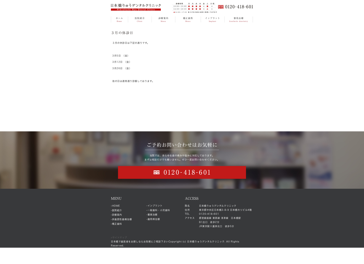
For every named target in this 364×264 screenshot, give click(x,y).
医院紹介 (117, 210)
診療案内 (117, 215)
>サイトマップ (119, 237)
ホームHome (119, 19)
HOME (116, 206)
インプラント (155, 205)
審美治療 (153, 214)
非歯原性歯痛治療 (122, 219)
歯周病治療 (154, 219)
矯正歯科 (117, 224)
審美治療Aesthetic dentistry (238, 19)
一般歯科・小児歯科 (159, 210)
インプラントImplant (212, 19)
